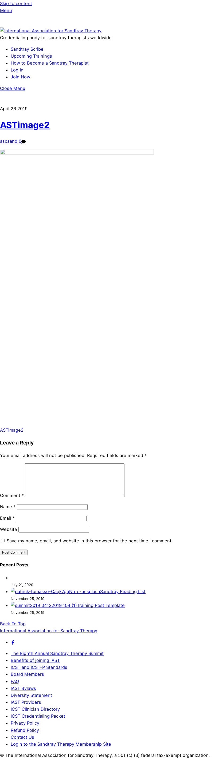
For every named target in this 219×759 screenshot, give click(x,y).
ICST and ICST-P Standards (39, 667)
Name (7, 506)
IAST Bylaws (23, 688)
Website (8, 529)
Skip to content (16, 3)
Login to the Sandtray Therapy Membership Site (61, 744)
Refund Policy (25, 730)
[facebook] (13, 642)
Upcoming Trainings (31, 56)
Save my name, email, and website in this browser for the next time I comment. (90, 540)
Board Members (27, 674)
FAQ (15, 681)
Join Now (20, 77)
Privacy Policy (25, 723)
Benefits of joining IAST (35, 660)
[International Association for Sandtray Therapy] (50, 30)
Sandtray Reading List (123, 591)
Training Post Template (101, 605)
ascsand (8, 141)
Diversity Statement (31, 695)
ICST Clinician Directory (35, 709)
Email (7, 518)
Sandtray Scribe (27, 49)
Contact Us (22, 737)
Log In (17, 70)
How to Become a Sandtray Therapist (50, 63)
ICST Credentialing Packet (38, 716)
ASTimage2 (25, 125)
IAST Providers (26, 702)
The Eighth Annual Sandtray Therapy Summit (57, 653)
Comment (12, 495)
